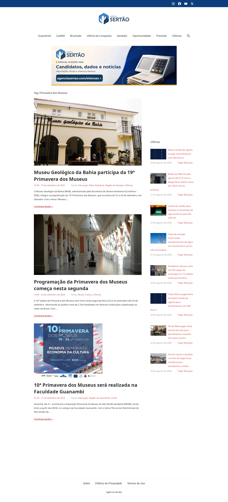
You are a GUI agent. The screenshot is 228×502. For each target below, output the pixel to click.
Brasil (81, 294)
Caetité (60, 36)
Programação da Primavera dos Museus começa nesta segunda (80, 285)
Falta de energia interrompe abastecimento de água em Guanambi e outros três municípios (171, 242)
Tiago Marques (185, 162)
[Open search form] (188, 35)
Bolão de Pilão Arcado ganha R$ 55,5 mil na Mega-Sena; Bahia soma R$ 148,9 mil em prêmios (172, 181)
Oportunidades (142, 36)
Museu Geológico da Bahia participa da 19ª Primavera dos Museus (84, 175)
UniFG (114, 398)
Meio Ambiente (96, 185)
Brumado (76, 36)
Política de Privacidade (108, 483)
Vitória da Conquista (99, 36)
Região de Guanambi (99, 398)
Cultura (88, 294)
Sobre (86, 483)
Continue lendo (42, 206)
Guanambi (44, 36)
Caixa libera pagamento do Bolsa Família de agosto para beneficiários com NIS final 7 (171, 302)
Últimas (177, 36)
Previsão (161, 36)
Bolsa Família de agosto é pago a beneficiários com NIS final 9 (180, 153)
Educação (83, 185)
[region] (172, 112)
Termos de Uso (136, 483)
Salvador (122, 36)
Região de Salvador (114, 185)
